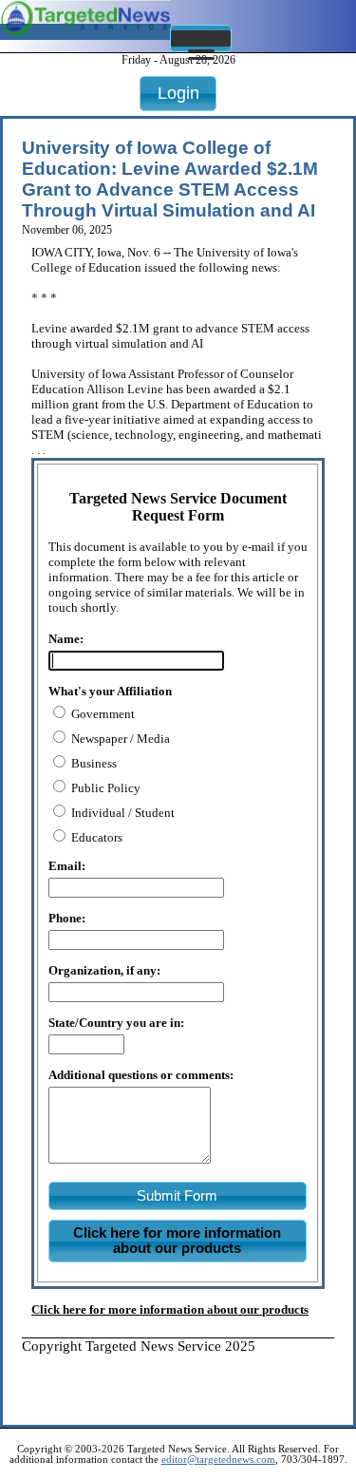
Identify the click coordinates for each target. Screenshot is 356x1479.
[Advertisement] (189, 1378)
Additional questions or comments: (141, 1075)
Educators (95, 837)
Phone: (66, 918)
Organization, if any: (104, 970)
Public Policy (104, 788)
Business (92, 763)
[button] (201, 38)
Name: (66, 639)
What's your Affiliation (110, 691)
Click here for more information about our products (170, 1309)
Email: (66, 866)
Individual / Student (121, 813)
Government (101, 714)
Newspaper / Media (119, 738)
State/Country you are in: (116, 1022)
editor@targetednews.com (218, 1459)
